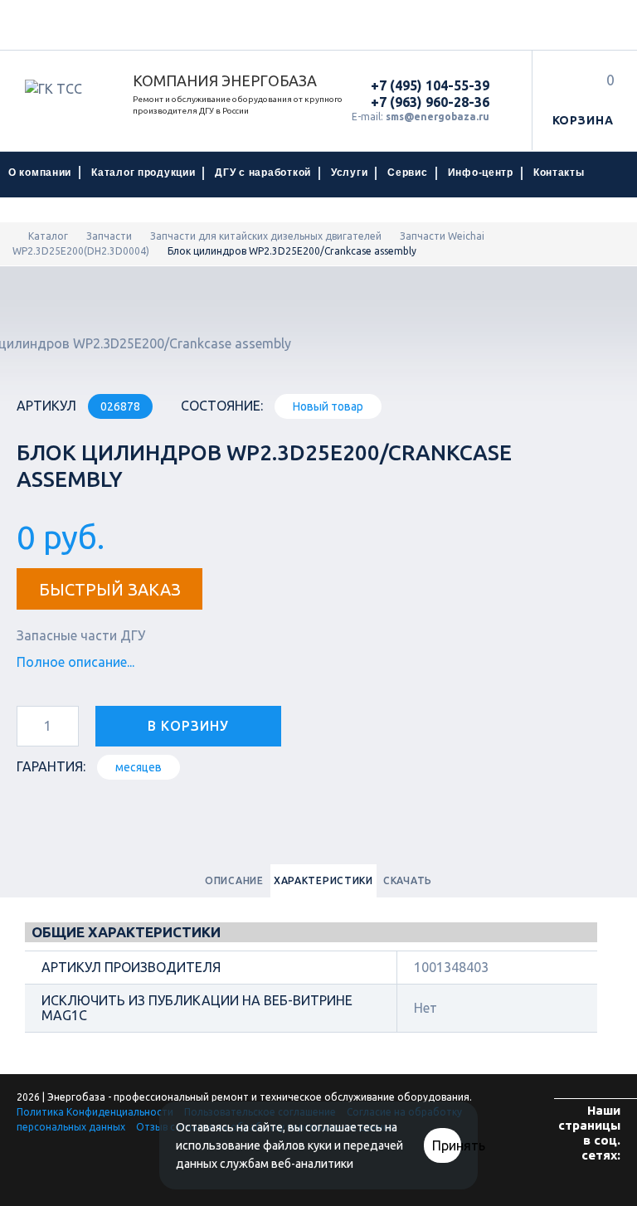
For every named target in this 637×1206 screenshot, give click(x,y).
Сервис (407, 172)
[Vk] (599, 1187)
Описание (234, 880)
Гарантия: (51, 766)
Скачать (407, 880)
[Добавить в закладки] (321, 722)
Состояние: (222, 405)
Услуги (349, 172)
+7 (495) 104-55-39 (430, 85)
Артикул (46, 405)
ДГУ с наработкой (263, 172)
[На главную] (16, 236)
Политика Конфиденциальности (95, 1111)
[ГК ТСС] (66, 89)
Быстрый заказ (110, 589)
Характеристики (323, 880)
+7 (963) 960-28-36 (430, 102)
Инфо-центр (480, 172)
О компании (39, 172)
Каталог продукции (143, 172)
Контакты (559, 172)
